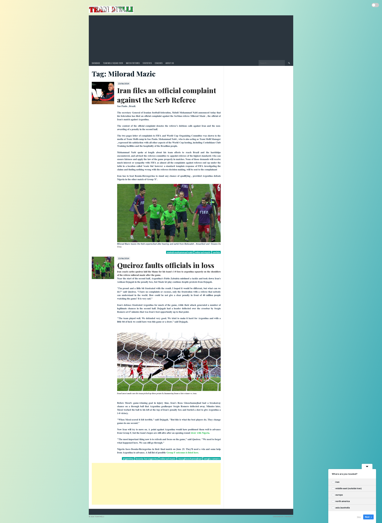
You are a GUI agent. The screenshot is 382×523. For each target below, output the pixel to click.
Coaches (158, 63)
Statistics (147, 63)
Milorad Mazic (203, 252)
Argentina (128, 458)
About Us (169, 63)
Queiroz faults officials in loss (165, 265)
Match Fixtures (133, 63)
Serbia (216, 252)
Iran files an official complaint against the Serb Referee (166, 95)
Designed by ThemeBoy (283, 516)
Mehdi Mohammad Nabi (180, 252)
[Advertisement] (191, 38)
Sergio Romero (212, 458)
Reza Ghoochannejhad (190, 458)
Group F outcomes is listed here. (183, 452)
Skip (359, 517)
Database (96, 63)
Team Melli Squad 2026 (113, 63)
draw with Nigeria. (200, 432)
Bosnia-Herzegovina (147, 458)
